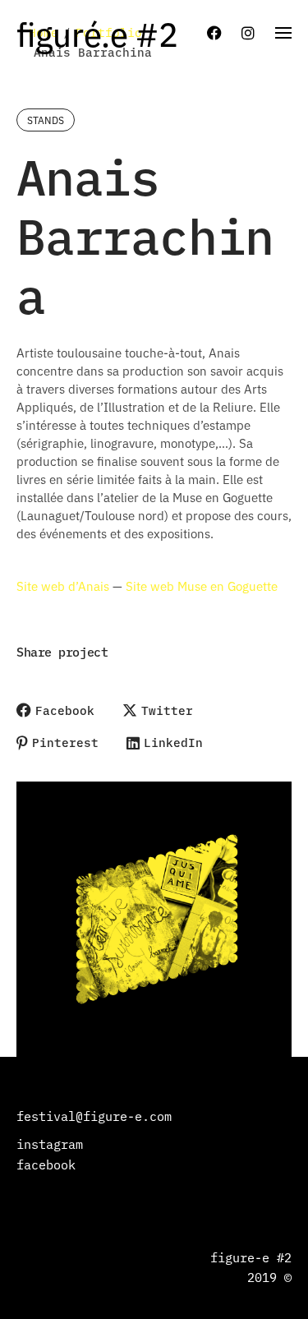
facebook (46, 1164)
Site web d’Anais (62, 585)
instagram (49, 1143)
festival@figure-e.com (94, 1115)
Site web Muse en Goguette (202, 585)
